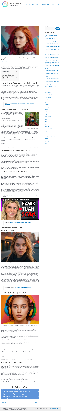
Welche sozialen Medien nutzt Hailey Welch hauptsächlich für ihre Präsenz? (16, 391)
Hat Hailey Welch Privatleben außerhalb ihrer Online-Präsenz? (14, 394)
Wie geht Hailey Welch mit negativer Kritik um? (11, 393)
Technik (46, 131)
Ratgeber (46, 121)
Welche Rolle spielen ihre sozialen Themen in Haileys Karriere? (14, 398)
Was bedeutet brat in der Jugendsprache (23, 287)
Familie (46, 99)
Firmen (33, 4)
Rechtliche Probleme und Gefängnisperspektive (10, 77)
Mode (46, 114)
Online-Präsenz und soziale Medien (8, 75)
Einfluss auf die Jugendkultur (7, 78)
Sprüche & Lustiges (48, 128)
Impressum (51, 408)
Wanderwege (47, 140)
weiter (36, 402)
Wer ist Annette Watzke (49, 68)
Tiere (46, 133)
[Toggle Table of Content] (17, 72)
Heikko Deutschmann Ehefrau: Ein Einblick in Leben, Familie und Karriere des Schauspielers (52, 62)
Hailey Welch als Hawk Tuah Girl (7, 74)
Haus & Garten (47, 109)
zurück (4, 402)
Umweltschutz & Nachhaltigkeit (50, 136)
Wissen (46, 143)
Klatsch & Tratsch (4, 61)
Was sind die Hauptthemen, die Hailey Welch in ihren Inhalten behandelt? (16, 389)
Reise (46, 123)
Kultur (46, 112)
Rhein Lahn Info (16, 4)
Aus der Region (27, 4)
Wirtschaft (47, 141)
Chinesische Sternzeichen (45, 4)
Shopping (57, 4)
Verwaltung (47, 138)
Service (53, 4)
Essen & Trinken (48, 97)
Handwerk (37, 4)
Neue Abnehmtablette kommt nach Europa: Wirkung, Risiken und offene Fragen (51, 75)
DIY (45, 95)
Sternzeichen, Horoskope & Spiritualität (52, 129)
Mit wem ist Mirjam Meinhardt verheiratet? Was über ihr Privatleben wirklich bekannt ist (51, 43)
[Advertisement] (30, 15)
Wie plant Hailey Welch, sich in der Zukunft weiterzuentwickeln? (14, 396)
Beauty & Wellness (48, 94)
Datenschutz (55, 408)
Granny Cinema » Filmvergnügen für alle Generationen (21, 222)
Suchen (46, 26)
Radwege (47, 119)
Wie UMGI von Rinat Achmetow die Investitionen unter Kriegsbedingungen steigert (52, 54)
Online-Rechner (48, 116)
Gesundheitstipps (48, 106)
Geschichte (47, 104)
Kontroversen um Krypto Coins (7, 76)
